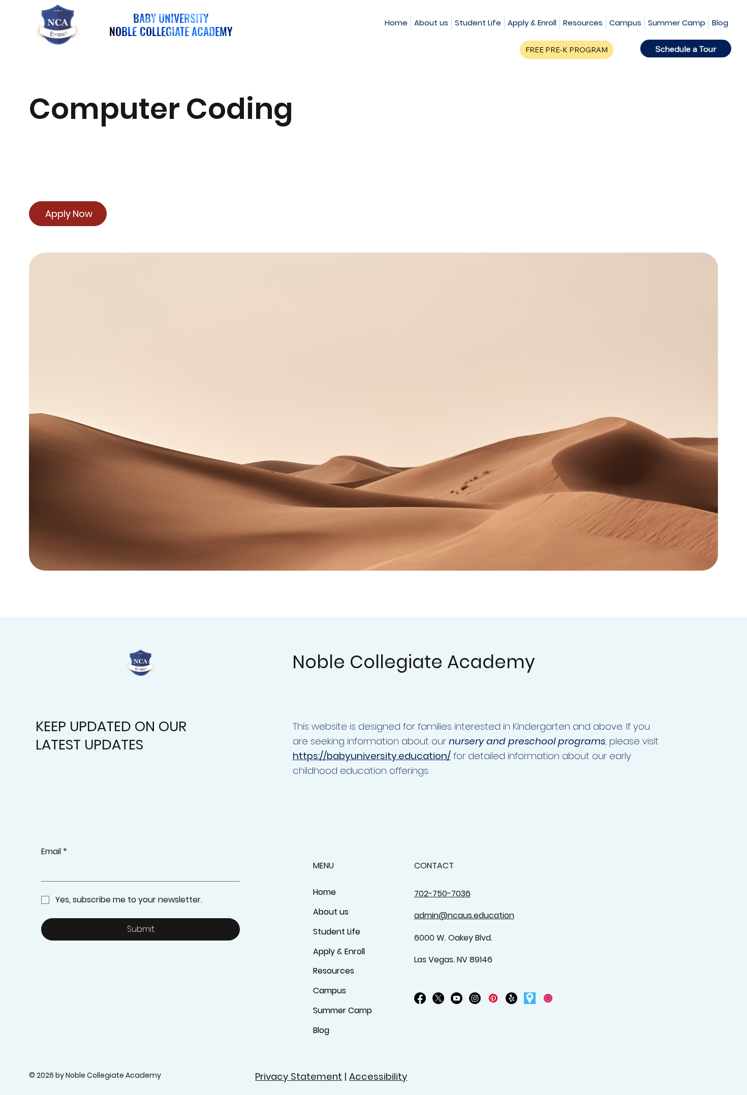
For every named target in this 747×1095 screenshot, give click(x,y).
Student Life (336, 931)
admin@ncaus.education (464, 915)
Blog (321, 1030)
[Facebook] (420, 998)
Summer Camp (342, 1010)
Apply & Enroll (339, 951)
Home (324, 892)
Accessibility (378, 1076)
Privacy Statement (298, 1076)
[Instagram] (475, 998)
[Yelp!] (511, 998)
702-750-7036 (442, 893)
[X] (438, 998)
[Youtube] (456, 998)
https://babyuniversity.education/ (372, 756)
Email (54, 852)
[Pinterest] (493, 998)
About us (331, 912)
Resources (333, 971)
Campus (329, 990)
